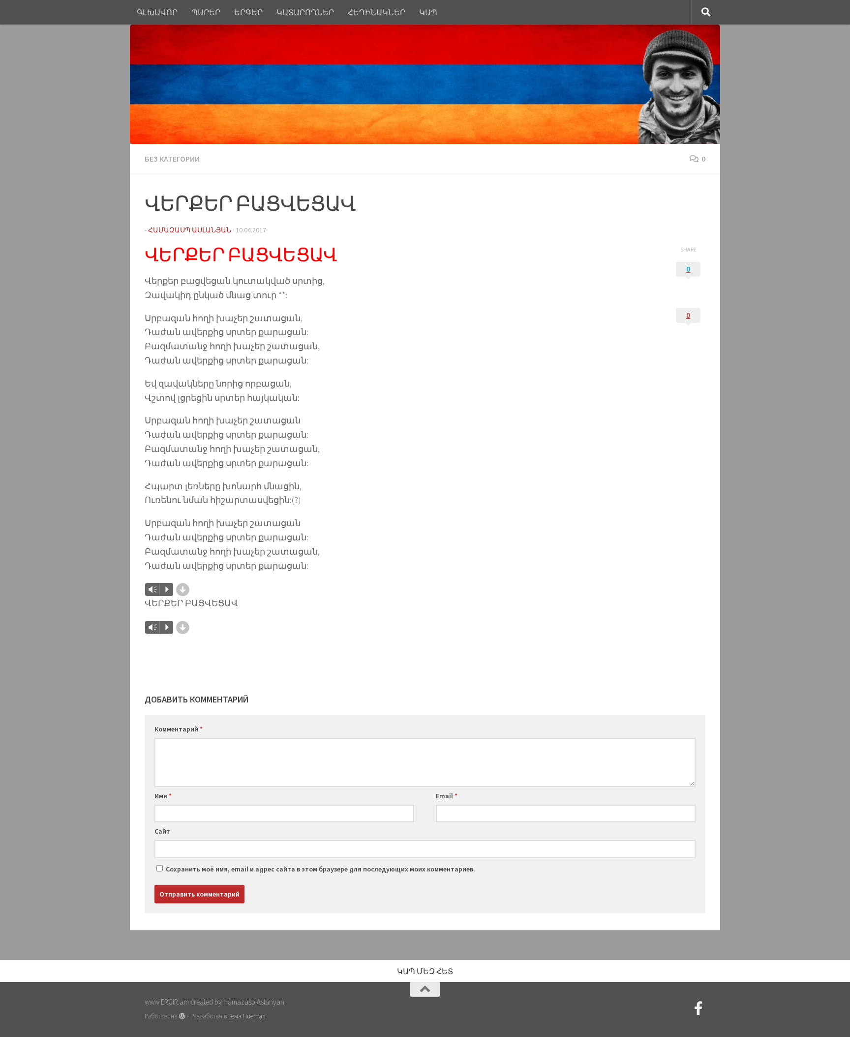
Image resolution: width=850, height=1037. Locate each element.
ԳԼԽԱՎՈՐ (157, 12)
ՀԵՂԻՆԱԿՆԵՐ (376, 12)
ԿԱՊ (428, 12)
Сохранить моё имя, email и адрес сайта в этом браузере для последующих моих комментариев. (320, 869)
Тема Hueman (247, 1016)
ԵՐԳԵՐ (248, 12)
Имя (163, 795)
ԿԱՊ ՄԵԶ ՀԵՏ (425, 971)
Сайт (162, 831)
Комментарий (178, 729)
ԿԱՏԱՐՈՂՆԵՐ (305, 12)
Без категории (172, 159)
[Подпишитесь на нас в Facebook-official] (698, 1008)
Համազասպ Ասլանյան (189, 229)
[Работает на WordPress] (182, 1016)
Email (446, 795)
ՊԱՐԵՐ (205, 12)
